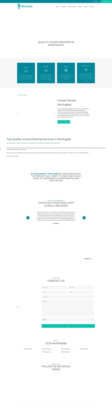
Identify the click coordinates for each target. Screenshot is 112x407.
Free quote (106, 1)
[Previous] (17, 113)
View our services (64, 122)
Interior (62, 395)
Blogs (85, 6)
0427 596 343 (95, 1)
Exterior (62, 392)
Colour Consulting (64, 399)
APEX (86, 405)
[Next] (53, 113)
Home (57, 6)
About (80, 6)
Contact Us (87, 258)
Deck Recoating (63, 397)
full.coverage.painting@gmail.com (87, 392)
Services (64, 6)
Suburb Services (72, 6)
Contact (92, 6)
